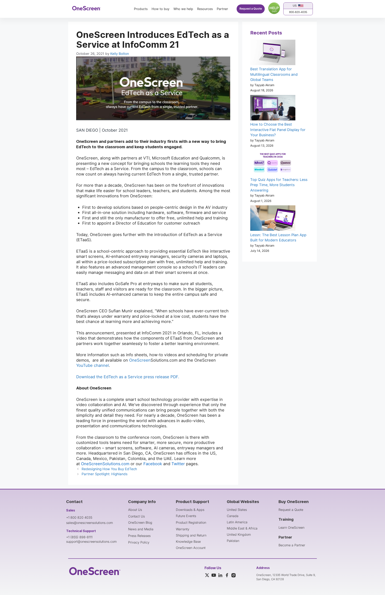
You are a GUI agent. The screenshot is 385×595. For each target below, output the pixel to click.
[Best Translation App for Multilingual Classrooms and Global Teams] (272, 53)
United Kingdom (239, 534)
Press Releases (139, 536)
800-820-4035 (298, 12)
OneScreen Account (191, 548)
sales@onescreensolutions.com (89, 523)
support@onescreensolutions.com (91, 542)
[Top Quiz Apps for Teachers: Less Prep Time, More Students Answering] (272, 163)
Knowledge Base (188, 542)
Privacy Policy (138, 542)
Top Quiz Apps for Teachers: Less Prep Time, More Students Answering (278, 185)
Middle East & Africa (242, 528)
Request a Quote (250, 9)
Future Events (186, 516)
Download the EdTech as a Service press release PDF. (127, 377)
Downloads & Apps (190, 510)
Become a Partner (292, 545)
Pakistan (233, 541)
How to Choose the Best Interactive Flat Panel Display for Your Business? (277, 130)
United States (237, 510)
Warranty (182, 529)
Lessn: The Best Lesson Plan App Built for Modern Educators (278, 237)
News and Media (140, 529)
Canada (232, 516)
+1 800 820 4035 (79, 517)
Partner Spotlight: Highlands (105, 474)
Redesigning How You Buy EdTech (109, 469)
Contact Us (136, 516)
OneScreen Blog (140, 522)
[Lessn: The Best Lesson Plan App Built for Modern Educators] (272, 218)
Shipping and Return (191, 535)
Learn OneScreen (291, 527)
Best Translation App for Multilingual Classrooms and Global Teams (274, 74)
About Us (135, 510)
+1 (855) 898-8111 (79, 537)
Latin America (237, 522)
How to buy (160, 9)
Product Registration (191, 522)
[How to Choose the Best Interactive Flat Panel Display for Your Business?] (272, 108)
